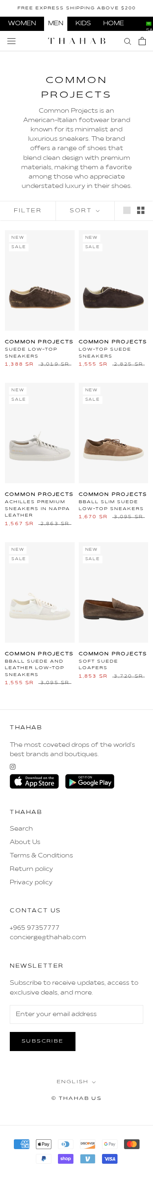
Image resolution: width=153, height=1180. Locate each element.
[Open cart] (142, 41)
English (73, 1082)
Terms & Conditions (41, 856)
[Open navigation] (11, 41)
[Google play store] (89, 781)
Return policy (31, 869)
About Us (25, 842)
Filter (28, 211)
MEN (55, 23)
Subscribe (43, 1041)
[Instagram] (13, 767)
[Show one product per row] (127, 210)
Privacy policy (31, 883)
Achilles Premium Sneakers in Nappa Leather (37, 508)
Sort (82, 211)
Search (21, 829)
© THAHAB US (76, 1098)
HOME (113, 23)
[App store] (34, 781)
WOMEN (22, 23)
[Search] (127, 40)
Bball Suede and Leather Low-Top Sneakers (34, 668)
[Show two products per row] (140, 210)
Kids (83, 23)
